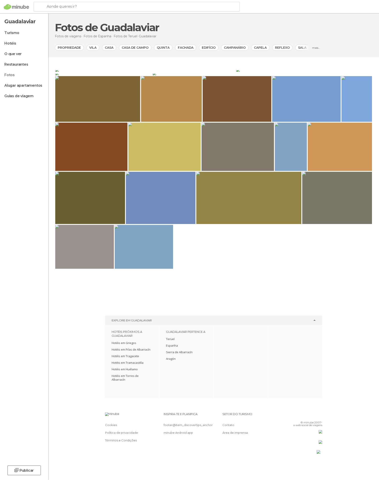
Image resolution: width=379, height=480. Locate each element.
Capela (260, 48)
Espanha (172, 345)
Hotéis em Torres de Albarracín (125, 378)
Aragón (171, 359)
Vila (93, 48)
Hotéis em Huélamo (125, 369)
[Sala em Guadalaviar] (103, 73)
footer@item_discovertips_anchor (188, 425)
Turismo (11, 33)
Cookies (111, 425)
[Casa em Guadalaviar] (304, 70)
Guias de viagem (19, 96)
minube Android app (178, 432)
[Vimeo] (311, 415)
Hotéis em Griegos (124, 343)
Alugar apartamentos (23, 85)
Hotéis (10, 43)
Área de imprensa (235, 432)
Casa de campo (135, 48)
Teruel (170, 339)
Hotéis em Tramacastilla (127, 363)
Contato (228, 425)
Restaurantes (16, 64)
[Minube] (16, 7)
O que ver (13, 54)
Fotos (9, 75)
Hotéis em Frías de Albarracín (131, 349)
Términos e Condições (121, 440)
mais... (316, 47)
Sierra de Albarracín (179, 352)
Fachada (185, 48)
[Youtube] (319, 415)
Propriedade (69, 48)
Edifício (209, 48)
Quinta (163, 48)
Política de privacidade (121, 432)
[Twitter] (304, 415)
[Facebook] (297, 415)
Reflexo (282, 48)
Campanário (235, 48)
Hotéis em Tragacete (125, 356)
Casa (109, 48)
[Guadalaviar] (145, 70)
